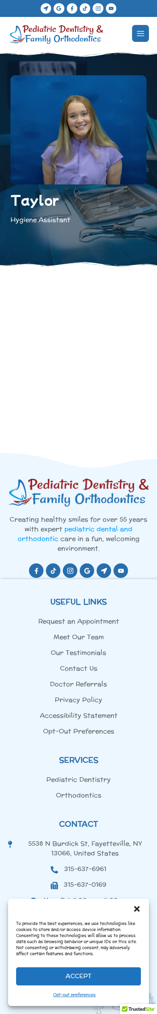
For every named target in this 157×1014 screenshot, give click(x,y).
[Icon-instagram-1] (98, 8)
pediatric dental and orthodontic (75, 533)
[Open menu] (140, 33)
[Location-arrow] (46, 8)
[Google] (59, 8)
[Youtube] (111, 8)
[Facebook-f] (72, 8)
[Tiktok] (85, 8)
